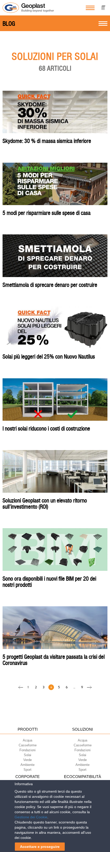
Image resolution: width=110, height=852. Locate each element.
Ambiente (27, 765)
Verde (27, 760)
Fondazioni (27, 750)
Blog (9, 23)
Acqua (27, 740)
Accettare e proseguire (40, 847)
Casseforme (28, 745)
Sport (27, 770)
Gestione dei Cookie (31, 817)
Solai (27, 755)
